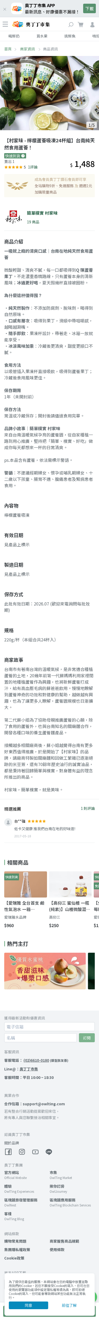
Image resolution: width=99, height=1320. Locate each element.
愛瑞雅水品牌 (15, 917)
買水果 (42, 36)
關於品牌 (11, 1142)
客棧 (8, 1213)
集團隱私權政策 (17, 1249)
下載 (89, 8)
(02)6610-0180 (36, 1060)
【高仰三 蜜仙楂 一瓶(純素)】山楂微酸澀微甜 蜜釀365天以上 (69, 906)
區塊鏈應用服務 (63, 1199)
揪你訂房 (57, 1186)
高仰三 (54, 917)
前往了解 (69, 1305)
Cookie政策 (14, 1258)
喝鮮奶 (14, 36)
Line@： (21, 1069)
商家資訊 (28, 48)
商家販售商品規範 (64, 1241)
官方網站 (11, 1172)
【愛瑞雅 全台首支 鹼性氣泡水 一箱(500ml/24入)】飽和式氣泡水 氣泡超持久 (25, 906)
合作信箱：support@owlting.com (34, 1103)
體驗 (8, 1186)
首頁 (8, 48)
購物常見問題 (15, 1241)
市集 (53, 1172)
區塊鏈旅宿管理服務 (20, 1199)
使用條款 (57, 1249)
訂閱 (87, 1037)
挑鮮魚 (70, 36)
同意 (28, 1305)
